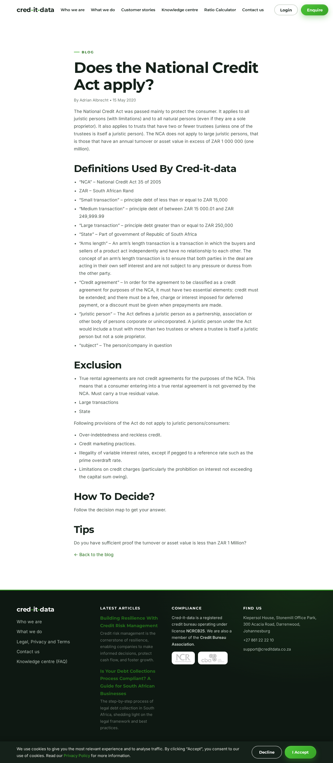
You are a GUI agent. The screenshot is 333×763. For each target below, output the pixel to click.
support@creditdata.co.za (267, 649)
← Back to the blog (93, 554)
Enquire (315, 10)
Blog (88, 52)
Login (286, 10)
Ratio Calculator (220, 10)
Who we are (73, 10)
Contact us (253, 10)
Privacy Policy (77, 755)
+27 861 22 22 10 (258, 640)
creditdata (35, 10)
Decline (266, 752)
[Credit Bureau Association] (213, 658)
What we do (103, 10)
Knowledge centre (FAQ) (42, 661)
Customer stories (138, 10)
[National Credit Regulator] (183, 658)
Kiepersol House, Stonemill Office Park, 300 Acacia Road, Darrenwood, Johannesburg (279, 624)
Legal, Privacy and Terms (43, 641)
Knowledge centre (180, 10)
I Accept (300, 752)
